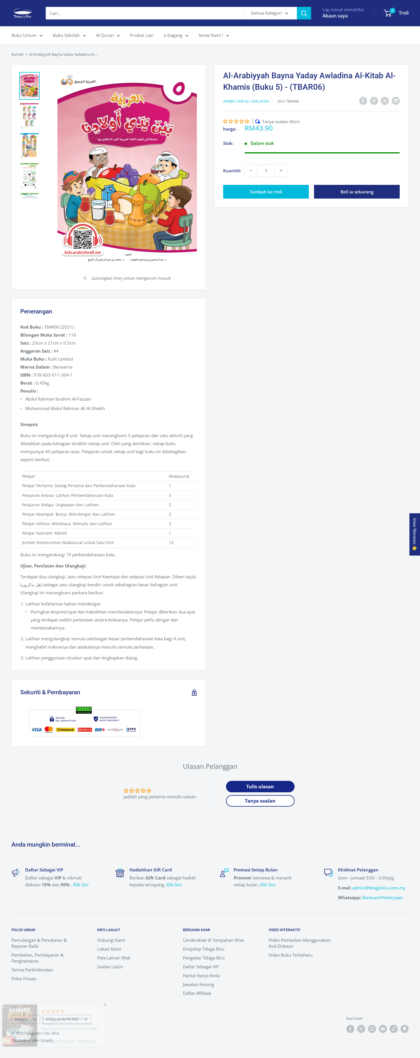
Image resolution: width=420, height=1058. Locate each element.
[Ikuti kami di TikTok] (394, 1029)
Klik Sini (81, 884)
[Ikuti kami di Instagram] (372, 1029)
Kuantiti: (232, 170)
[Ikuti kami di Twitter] (361, 1029)
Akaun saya (335, 16)
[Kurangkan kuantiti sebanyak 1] (251, 171)
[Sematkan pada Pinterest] (374, 100)
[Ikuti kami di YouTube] (383, 1029)
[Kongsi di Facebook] (363, 100)
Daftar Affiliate (197, 993)
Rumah (17, 54)
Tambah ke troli (266, 192)
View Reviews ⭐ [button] (415, 534)
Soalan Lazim (110, 966)
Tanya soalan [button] (260, 801)
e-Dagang (173, 35)
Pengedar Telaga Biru (204, 958)
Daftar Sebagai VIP (201, 966)
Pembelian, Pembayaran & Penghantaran (37, 958)
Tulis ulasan (260, 786)
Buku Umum (24, 35)
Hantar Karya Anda (201, 975)
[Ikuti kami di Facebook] (350, 1029)
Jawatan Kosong (198, 984)
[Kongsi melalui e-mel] (396, 100)
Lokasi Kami (109, 949)
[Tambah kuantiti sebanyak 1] (281, 171)
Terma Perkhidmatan (32, 970)
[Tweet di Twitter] (385, 100)
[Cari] (304, 13)
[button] (236, 121)
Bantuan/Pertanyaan (382, 897)
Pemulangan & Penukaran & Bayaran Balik (39, 943)
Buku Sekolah (66, 35)
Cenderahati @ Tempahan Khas (213, 940)
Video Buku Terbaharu (291, 955)
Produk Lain (142, 35)
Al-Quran (105, 35)
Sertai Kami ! (211, 35)
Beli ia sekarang (357, 192)
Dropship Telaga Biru (203, 949)
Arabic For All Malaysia (246, 101)
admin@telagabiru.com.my (378, 888)
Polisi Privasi (23, 978)
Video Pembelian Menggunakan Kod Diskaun (300, 943)
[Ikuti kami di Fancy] (405, 1029)
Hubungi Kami (111, 940)
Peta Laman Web (113, 958)
